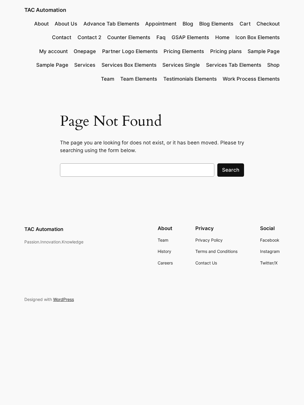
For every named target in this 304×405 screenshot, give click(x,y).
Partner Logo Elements (130, 51)
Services (84, 65)
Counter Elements (128, 37)
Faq (161, 37)
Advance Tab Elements (111, 24)
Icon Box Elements (257, 37)
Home (222, 37)
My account (53, 51)
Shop (273, 65)
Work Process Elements (251, 79)
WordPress (63, 299)
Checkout (268, 24)
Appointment (160, 24)
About (41, 24)
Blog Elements (216, 24)
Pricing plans (226, 51)
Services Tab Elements (233, 65)
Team (107, 79)
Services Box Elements (129, 65)
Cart (245, 24)
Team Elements (138, 79)
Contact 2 (89, 37)
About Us (66, 24)
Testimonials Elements (190, 79)
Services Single (181, 65)
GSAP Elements (190, 37)
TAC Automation (45, 10)
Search (230, 170)
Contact (61, 37)
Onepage (85, 51)
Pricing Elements (184, 51)
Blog (188, 24)
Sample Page (264, 51)
